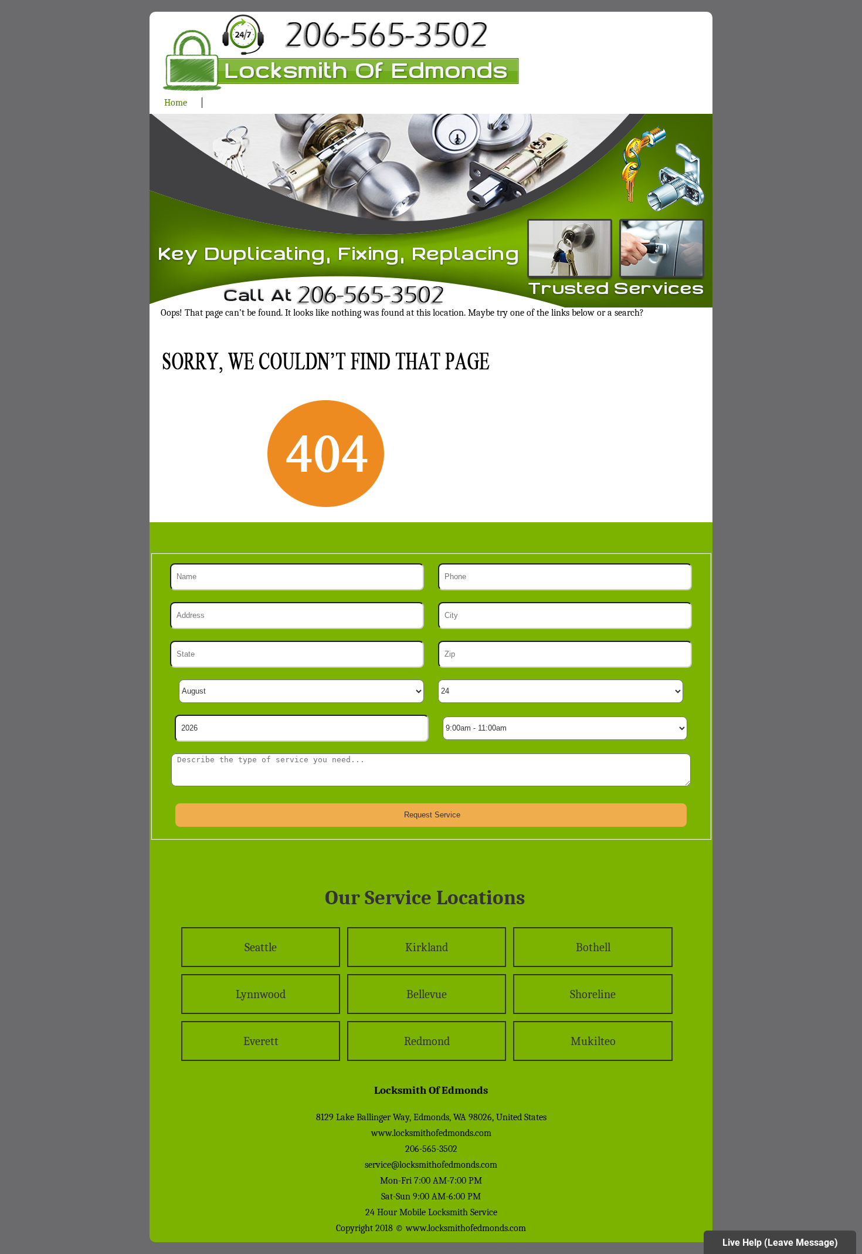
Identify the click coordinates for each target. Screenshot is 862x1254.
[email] (431, 1165)
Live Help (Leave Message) (780, 1242)
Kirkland (426, 947)
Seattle (261, 947)
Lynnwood (261, 994)
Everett (261, 1041)
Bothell (593, 947)
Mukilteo (593, 1041)
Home (175, 102)
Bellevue (426, 994)
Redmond (427, 1041)
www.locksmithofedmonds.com (431, 1133)
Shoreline (593, 994)
